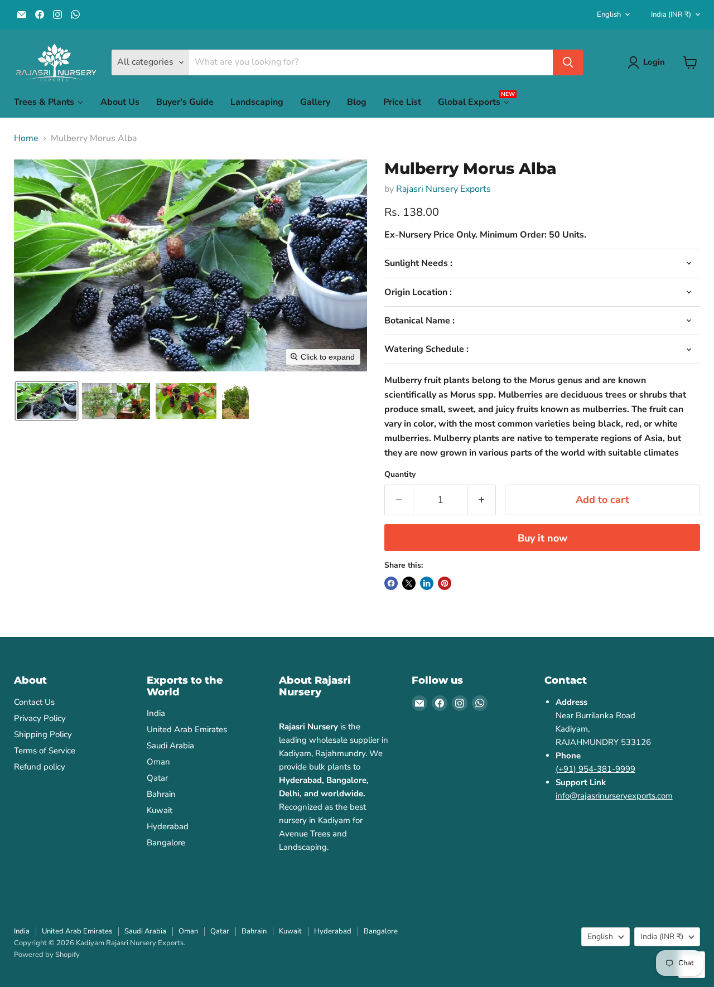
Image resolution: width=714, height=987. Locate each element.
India (671, 14)
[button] (47, 401)
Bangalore (166, 842)
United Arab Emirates (187, 729)
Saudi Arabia (170, 745)
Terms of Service (44, 750)
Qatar (157, 777)
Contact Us (34, 702)
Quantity (400, 474)
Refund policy (39, 766)
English (609, 14)
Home (26, 138)
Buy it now (542, 538)
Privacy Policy (40, 718)
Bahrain (161, 794)
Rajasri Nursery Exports (443, 189)
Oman (158, 761)
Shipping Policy (43, 734)
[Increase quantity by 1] (481, 500)
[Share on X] (409, 583)
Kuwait (159, 810)
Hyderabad (168, 826)
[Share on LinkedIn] (426, 583)
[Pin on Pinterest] (444, 583)
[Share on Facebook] (391, 583)
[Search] (568, 62)
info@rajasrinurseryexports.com (614, 795)
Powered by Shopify (47, 955)
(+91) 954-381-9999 (595, 769)
